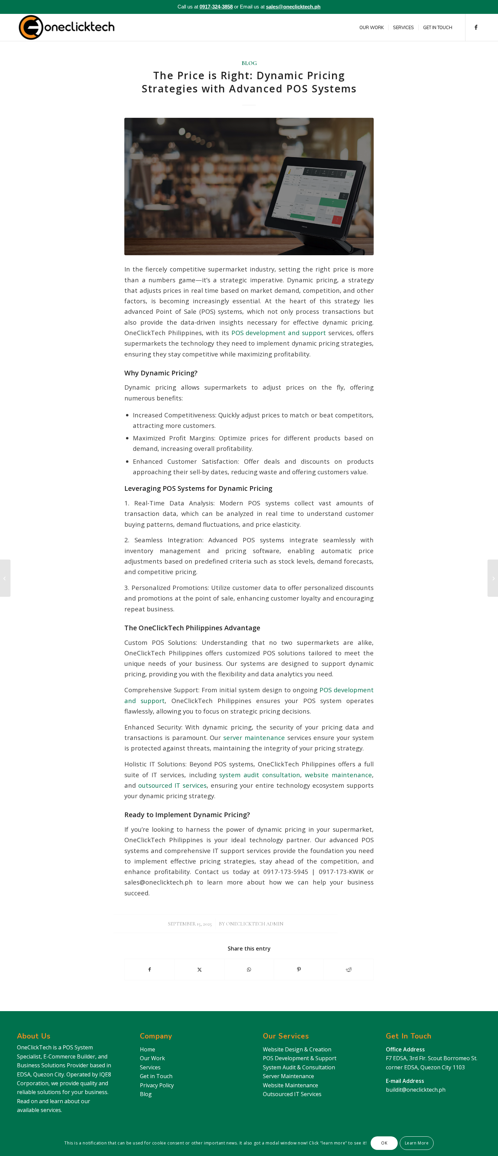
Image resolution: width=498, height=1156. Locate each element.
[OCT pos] (249, 186)
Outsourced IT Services (292, 1094)
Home (147, 1049)
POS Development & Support (299, 1058)
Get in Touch (156, 1076)
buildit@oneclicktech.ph (415, 1089)
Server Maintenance (288, 1076)
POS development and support (277, 332)
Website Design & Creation (297, 1049)
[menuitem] (371, 27)
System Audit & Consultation (299, 1067)
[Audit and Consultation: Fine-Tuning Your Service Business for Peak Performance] (492, 578)
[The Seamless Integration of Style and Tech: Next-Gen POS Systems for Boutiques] (5, 578)
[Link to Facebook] (476, 27)
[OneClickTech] (66, 27)
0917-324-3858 (216, 6)
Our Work (152, 1058)
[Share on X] (199, 969)
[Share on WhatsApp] (249, 969)
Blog (249, 63)
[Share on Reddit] (348, 969)
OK (384, 1143)
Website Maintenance (290, 1085)
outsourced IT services (171, 785)
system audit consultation (258, 774)
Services (150, 1067)
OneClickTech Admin (255, 924)
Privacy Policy (157, 1085)
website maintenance (337, 774)
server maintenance (253, 737)
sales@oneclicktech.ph (293, 6)
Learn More (417, 1143)
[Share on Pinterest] (299, 969)
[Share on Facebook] (149, 969)
